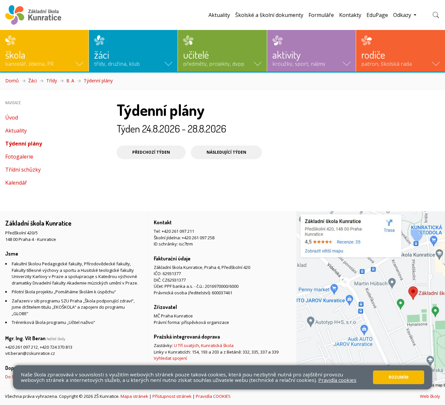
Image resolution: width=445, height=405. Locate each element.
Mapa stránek (134, 396)
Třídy (51, 80)
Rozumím (399, 377)
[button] (44, 51)
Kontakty (350, 15)
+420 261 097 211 (178, 231)
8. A (70, 80)
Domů (12, 80)
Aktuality (219, 15)
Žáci (32, 80)
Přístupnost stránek (172, 396)
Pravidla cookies (337, 380)
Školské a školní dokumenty (269, 15)
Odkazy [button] (402, 15)
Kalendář (16, 182)
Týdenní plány (98, 80)
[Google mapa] (371, 299)
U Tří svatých (186, 345)
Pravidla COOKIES (213, 396)
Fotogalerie (19, 156)
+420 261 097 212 (21, 347)
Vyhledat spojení (170, 358)
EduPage (377, 15)
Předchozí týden (151, 152)
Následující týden (226, 152)
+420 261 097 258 (198, 238)
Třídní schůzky (23, 169)
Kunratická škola (217, 345)
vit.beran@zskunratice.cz (30, 353)
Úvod (11, 117)
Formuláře (321, 15)
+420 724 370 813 (56, 347)
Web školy (430, 396)
